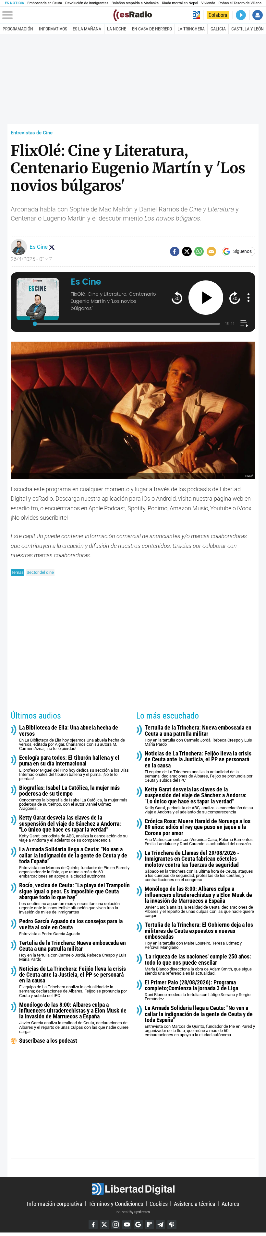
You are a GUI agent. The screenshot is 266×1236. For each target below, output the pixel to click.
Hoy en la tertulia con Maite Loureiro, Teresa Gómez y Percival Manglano (199, 936)
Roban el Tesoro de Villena (239, 3)
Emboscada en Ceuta (44, 3)
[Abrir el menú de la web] (57, 15)
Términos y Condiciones (116, 1203)
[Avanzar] (234, 297)
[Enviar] (199, 251)
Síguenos (242, 251)
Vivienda (208, 3)
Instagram (115, 1224)
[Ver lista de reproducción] (244, 324)
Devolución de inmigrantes (86, 3)
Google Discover (138, 1224)
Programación (18, 28)
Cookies (159, 1203)
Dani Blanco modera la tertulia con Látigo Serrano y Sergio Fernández (197, 991)
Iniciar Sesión (257, 15)
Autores (230, 1203)
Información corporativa (54, 1203)
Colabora (218, 15)
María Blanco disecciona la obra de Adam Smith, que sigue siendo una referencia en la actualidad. (198, 965)
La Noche (116, 28)
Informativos (53, 28)
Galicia (218, 28)
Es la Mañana (87, 28)
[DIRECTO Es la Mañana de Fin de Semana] (241, 15)
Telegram (160, 1224)
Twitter (104, 1224)
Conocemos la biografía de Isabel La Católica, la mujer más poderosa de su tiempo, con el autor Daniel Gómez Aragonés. (73, 798)
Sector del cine (40, 572)
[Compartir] (174, 251)
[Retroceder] (177, 297)
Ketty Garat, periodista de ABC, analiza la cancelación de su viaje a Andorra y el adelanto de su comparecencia (73, 829)
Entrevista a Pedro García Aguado (71, 927)
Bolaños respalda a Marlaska (135, 3)
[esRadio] (132, 15)
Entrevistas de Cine (32, 133)
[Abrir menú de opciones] (248, 297)
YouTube (126, 1224)
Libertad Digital (133, 1189)
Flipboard (149, 1224)
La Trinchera (191, 28)
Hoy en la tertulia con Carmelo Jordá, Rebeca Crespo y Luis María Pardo (73, 951)
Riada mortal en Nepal (180, 3)
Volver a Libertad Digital (196, 15)
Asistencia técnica (194, 1203)
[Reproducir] (205, 297)
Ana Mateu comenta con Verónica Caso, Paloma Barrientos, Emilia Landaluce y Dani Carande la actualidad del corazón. (199, 832)
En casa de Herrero (152, 28)
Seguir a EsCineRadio (51, 247)
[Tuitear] (186, 251)
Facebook (93, 1224)
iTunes (171, 1224)
